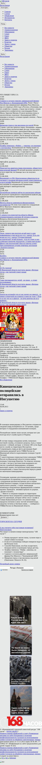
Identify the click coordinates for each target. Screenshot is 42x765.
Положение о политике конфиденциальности (16, 737)
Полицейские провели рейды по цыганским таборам (20, 192)
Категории (4, 7)
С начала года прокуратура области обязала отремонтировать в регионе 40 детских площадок (19, 216)
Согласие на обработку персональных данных (22, 740)
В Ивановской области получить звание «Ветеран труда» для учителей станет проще (19, 271)
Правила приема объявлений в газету (14, 733)
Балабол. (3, 256)
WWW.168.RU (12, 731)
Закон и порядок (6, 411)
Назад (3, 24)
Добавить (4, 517)
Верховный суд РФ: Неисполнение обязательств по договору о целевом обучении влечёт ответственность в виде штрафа (21, 180)
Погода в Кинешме (17, 568)
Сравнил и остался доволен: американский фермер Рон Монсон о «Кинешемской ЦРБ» (19, 102)
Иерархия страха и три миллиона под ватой (16, 125)
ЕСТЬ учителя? (6, 268)
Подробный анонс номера (10, 564)
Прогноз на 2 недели (27, 569)
